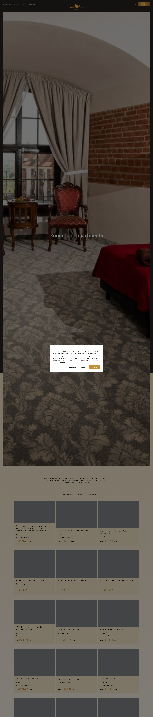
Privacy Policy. (62, 353)
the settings (62, 362)
